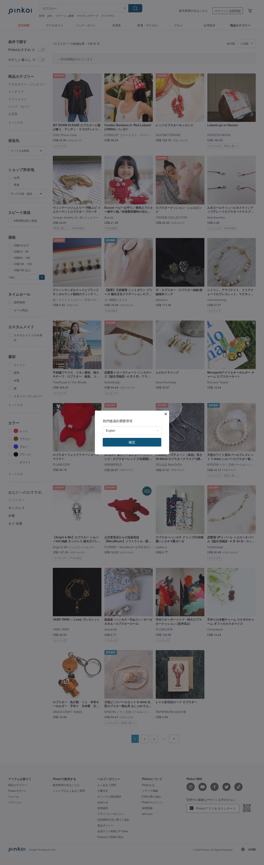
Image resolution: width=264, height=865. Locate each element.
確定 (132, 442)
